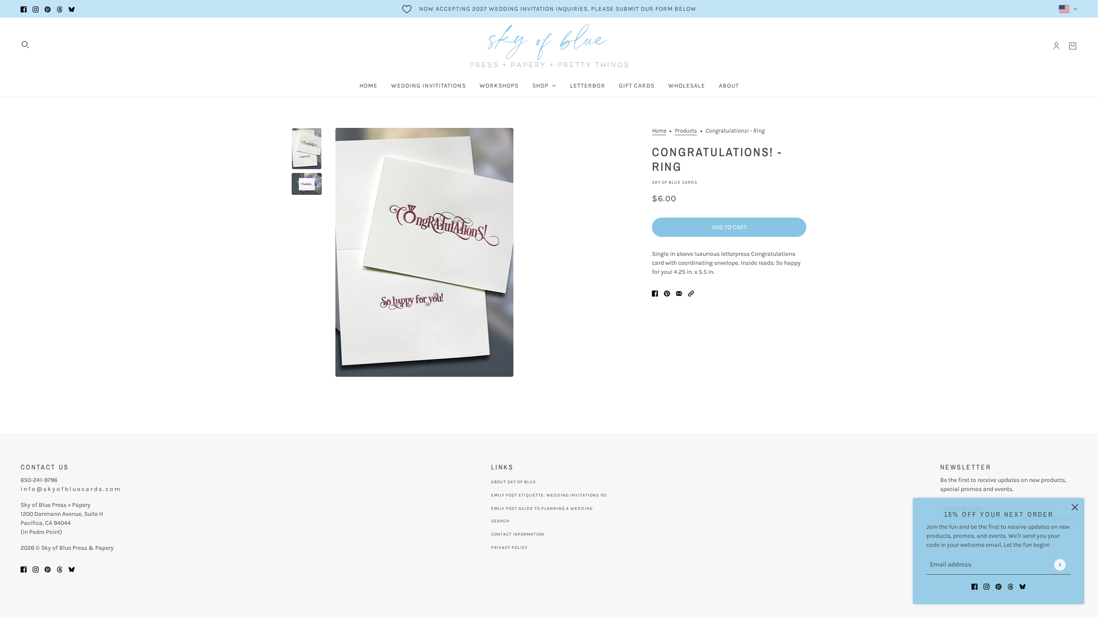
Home (659, 131)
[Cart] (1072, 46)
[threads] (59, 9)
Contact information (517, 534)
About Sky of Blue (513, 482)
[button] (691, 293)
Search (500, 521)
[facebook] (23, 9)
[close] (1075, 507)
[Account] (1056, 46)
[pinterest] (47, 9)
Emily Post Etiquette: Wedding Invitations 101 (549, 495)
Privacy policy (509, 547)
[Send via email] (679, 293)
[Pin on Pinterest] (667, 293)
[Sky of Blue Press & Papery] (549, 45)
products (686, 131)
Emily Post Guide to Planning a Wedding (542, 508)
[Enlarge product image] (424, 252)
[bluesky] (71, 9)
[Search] (25, 44)
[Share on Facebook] (655, 293)
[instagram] (35, 9)
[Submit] (1059, 564)
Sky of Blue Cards (674, 182)
